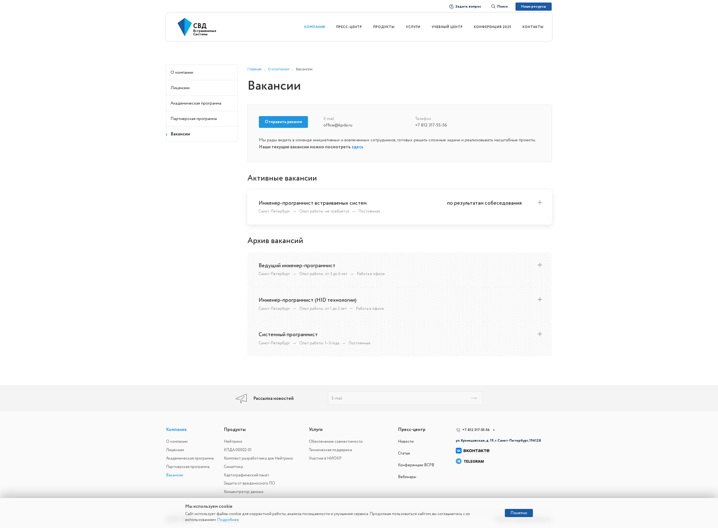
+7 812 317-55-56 (476, 430)
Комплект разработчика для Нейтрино (258, 458)
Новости (406, 441)
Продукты (235, 429)
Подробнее (228, 519)
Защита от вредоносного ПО (249, 483)
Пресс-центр (411, 429)
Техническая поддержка (330, 450)
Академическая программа (196, 103)
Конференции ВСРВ (416, 465)
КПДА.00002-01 (238, 450)
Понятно (518, 513)
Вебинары (407, 476)
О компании (182, 72)
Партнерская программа (194, 118)
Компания (176, 429)
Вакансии (180, 134)
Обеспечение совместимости (336, 441)
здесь (357, 147)
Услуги (316, 429)
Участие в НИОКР (325, 458)
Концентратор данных (244, 491)
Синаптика (233, 466)
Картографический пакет (246, 475)
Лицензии (180, 88)
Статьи (404, 453)
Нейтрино (233, 441)
